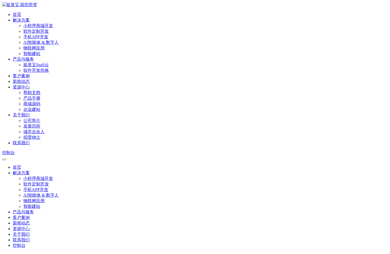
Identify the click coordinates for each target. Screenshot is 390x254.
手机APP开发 (35, 37)
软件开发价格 (36, 70)
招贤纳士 (31, 137)
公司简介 (31, 120)
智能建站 (31, 53)
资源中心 (21, 87)
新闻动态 (21, 81)
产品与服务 (23, 59)
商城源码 (31, 103)
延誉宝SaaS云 (36, 64)
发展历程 (31, 126)
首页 (17, 14)
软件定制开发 (36, 31)
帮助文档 (31, 92)
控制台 (8, 152)
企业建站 (31, 109)
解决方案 (21, 20)
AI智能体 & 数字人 (41, 42)
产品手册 (31, 98)
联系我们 (21, 143)
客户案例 (21, 76)
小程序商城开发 (38, 25)
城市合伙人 (34, 131)
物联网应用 (34, 48)
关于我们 (21, 115)
